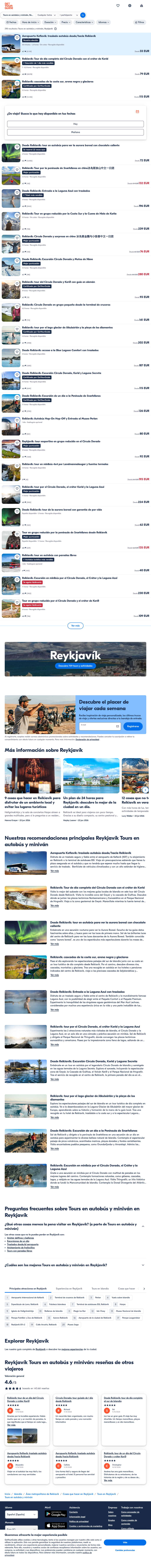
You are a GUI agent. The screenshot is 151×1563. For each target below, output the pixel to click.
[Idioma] (129, 5)
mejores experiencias (72, 1349)
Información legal (77, 1517)
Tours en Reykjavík (106, 1494)
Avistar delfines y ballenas (20, 1238)
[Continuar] (145, 790)
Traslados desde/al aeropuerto (22, 1244)
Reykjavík (41, 1349)
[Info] (55, 28)
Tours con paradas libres (19, 1251)
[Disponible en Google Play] (56, 1514)
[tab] (28, 1289)
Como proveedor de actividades (130, 1514)
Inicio (7, 1494)
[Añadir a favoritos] (17, 37)
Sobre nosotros (112, 1514)
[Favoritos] (118, 6)
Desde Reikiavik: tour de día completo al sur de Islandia (123, 1400)
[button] (75, 44)
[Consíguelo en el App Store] (56, 1526)
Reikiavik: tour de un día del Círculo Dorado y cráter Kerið (25, 1400)
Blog (110, 1525)
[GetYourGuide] (9, 6)
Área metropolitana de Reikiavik (42, 1494)
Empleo (111, 1520)
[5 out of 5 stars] (27, 1405)
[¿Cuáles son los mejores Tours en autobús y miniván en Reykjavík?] (143, 1265)
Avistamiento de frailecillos (21, 1247)
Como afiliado (127, 1528)
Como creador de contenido (129, 1522)
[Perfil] (141, 6)
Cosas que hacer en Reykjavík (78, 1494)
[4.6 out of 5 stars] (13, 1388)
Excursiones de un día (18, 1241)
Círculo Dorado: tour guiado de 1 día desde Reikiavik (74, 1400)
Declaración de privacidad (87, 739)
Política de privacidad (78, 1521)
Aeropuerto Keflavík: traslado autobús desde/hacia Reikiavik (27, 1455)
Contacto (73, 1512)
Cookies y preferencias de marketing (85, 1526)
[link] (75, 44)
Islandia (18, 1494)
